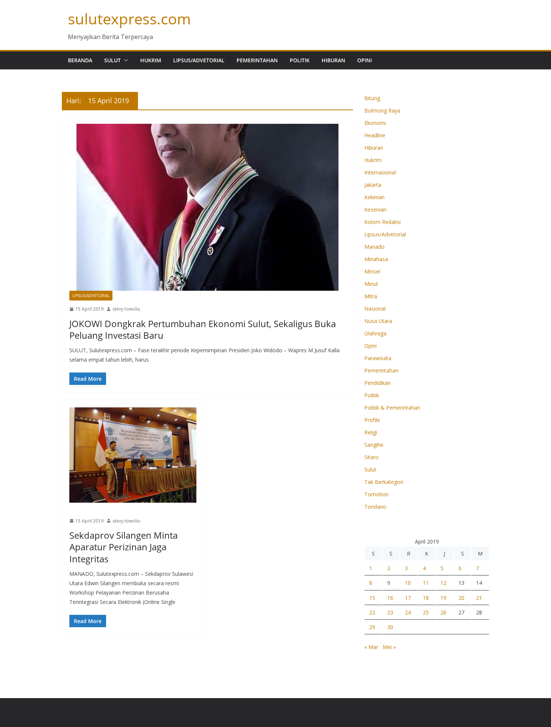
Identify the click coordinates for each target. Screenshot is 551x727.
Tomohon (376, 494)
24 (408, 612)
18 (426, 597)
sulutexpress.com (129, 18)
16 (390, 597)
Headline (374, 135)
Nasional (375, 308)
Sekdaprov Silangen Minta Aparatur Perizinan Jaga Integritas (123, 547)
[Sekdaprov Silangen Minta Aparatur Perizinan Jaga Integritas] (132, 455)
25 (426, 612)
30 (390, 627)
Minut (371, 283)
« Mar (371, 646)
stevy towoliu (126, 309)
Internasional (380, 172)
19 (443, 597)
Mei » (389, 646)
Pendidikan (377, 382)
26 (443, 612)
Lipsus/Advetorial (199, 60)
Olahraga (375, 333)
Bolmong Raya (382, 110)
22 (372, 612)
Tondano (375, 506)
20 (461, 597)
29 (372, 627)
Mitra (370, 296)
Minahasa (376, 259)
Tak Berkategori (383, 481)
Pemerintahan (257, 60)
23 (390, 612)
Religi (370, 432)
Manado (81, 507)
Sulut (112, 60)
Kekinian (374, 197)
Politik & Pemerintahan (392, 407)
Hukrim (150, 60)
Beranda (80, 60)
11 (426, 582)
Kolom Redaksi (382, 221)
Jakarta (372, 184)
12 (443, 582)
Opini (364, 60)
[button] (124, 60)
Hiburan (333, 60)
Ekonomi (375, 122)
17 (408, 597)
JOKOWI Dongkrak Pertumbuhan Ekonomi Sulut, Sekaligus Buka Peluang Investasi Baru (202, 329)
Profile (372, 420)
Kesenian (375, 209)
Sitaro (371, 457)
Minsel (372, 271)
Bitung (372, 98)
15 (372, 597)
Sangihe (373, 444)
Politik (300, 60)
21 (479, 597)
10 (408, 582)
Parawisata (377, 358)
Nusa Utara (378, 320)
